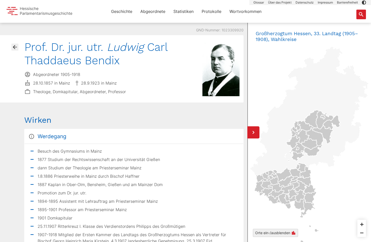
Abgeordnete (152, 11)
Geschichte (121, 11)
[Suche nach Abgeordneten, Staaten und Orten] (361, 14)
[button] (364, 3)
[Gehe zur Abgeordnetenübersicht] (14, 47)
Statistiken (183, 11)
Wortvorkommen (245, 11)
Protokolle (211, 11)
